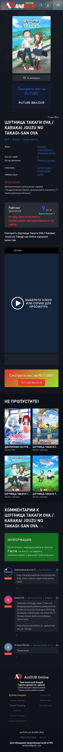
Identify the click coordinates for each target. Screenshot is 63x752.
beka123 (19, 597)
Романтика (42, 153)
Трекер (43, 737)
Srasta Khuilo (22, 644)
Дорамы (17, 710)
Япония (16, 139)
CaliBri (40, 174)
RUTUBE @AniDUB (31, 102)
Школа (52, 153)
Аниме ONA (45, 700)
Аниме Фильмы (17, 715)
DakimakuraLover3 (25, 569)
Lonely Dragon (44, 167)
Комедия (41, 146)
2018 (7, 139)
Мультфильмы (45, 705)
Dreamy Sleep (43, 171)
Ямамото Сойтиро (46, 160)
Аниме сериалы (30, 139)
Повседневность (45, 150)
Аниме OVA (45, 695)
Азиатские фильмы (17, 720)
